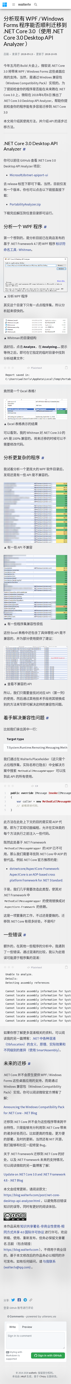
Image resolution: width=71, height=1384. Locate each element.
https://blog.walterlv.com (21, 1250)
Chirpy (42, 1376)
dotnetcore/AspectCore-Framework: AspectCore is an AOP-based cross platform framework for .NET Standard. (36, 874)
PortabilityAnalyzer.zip (25, 204)
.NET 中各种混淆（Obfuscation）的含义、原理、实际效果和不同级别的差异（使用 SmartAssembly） (35, 1044)
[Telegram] (25, 1300)
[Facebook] (19, 1300)
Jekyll (23, 1376)
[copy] (66, 367)
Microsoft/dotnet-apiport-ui (29, 175)
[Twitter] (13, 1300)
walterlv (24, 4)
